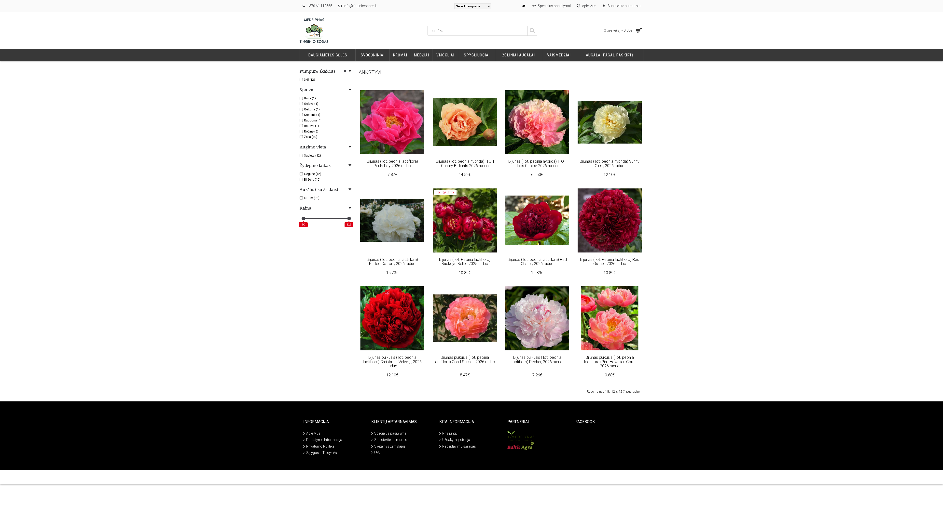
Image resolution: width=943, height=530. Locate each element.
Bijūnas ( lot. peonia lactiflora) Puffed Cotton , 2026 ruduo (392, 261)
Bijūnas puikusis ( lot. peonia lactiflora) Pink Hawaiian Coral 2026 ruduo (609, 361)
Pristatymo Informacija (324, 440)
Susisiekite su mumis (390, 440)
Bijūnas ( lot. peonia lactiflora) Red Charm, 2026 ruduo (537, 261)
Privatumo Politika (320, 446)
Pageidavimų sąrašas (459, 446)
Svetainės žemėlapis (390, 446)
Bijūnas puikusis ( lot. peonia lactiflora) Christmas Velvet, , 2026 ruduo (392, 361)
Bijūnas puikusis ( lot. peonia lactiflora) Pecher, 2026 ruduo (537, 359)
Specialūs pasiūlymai (390, 433)
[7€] (303, 218)
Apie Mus (313, 433)
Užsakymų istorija (456, 440)
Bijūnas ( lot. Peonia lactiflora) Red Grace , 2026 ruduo (609, 261)
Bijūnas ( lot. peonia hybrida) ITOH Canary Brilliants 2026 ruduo (465, 163)
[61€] (349, 218)
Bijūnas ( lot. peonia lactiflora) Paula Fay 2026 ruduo (392, 163)
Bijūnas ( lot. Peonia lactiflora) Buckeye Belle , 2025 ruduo (464, 261)
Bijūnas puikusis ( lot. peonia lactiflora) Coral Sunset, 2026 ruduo (464, 359)
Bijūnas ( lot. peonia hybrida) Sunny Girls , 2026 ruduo (609, 163)
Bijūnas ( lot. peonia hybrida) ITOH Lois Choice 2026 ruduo (537, 163)
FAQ (377, 452)
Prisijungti (450, 433)
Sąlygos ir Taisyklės (321, 453)
